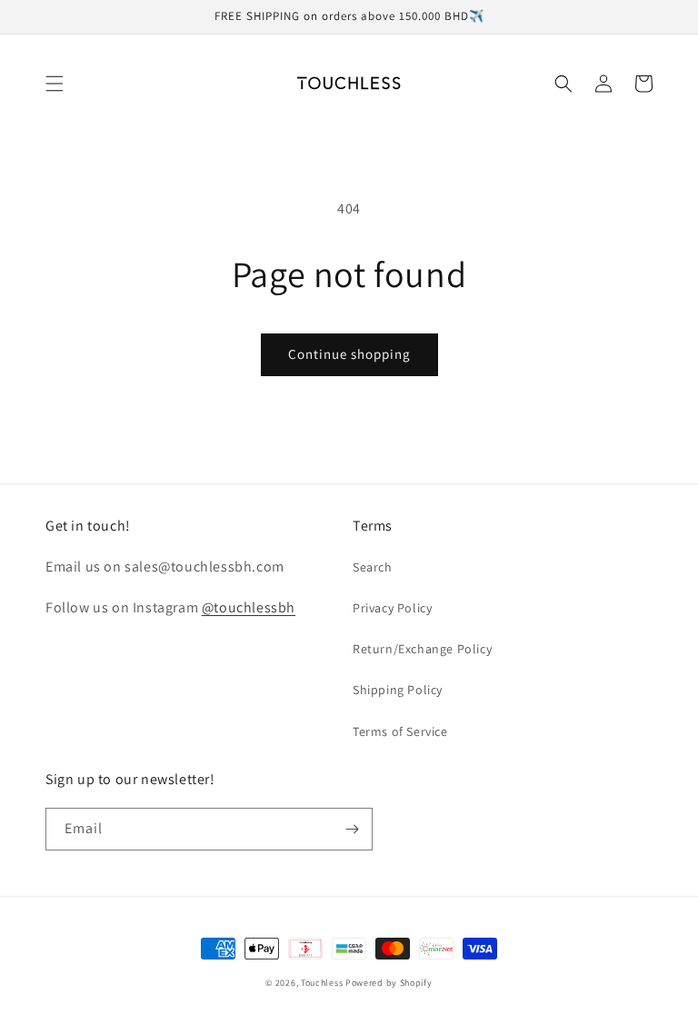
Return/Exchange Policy (422, 649)
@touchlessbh (248, 607)
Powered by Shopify (389, 983)
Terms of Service (400, 731)
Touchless (322, 983)
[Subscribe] (352, 829)
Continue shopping (349, 354)
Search (373, 567)
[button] (55, 84)
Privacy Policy (392, 608)
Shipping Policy (398, 689)
